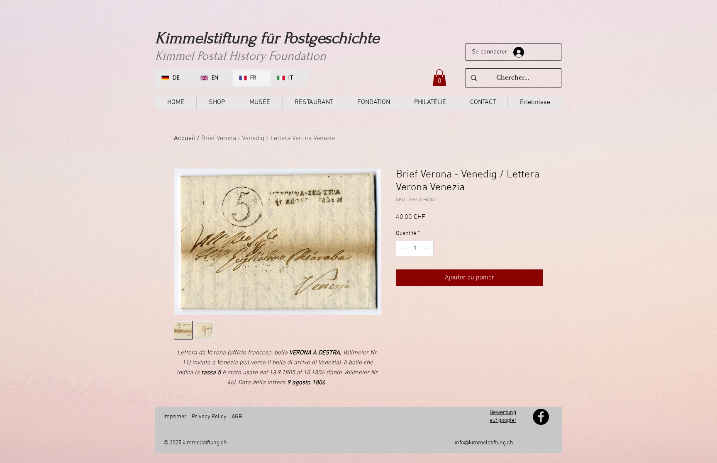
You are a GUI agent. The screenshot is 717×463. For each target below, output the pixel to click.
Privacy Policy (209, 416)
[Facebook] (541, 417)
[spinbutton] (414, 248)
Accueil (184, 138)
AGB (237, 416)
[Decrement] (402, 248)
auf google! (503, 420)
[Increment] (427, 248)
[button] (439, 77)
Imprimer (175, 416)
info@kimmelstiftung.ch (484, 442)
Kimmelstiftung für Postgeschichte (267, 38)
